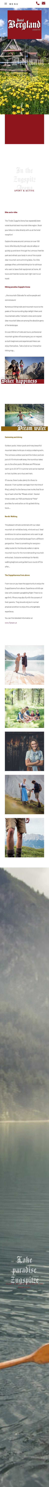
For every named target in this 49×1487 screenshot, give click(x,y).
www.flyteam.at (11, 622)
